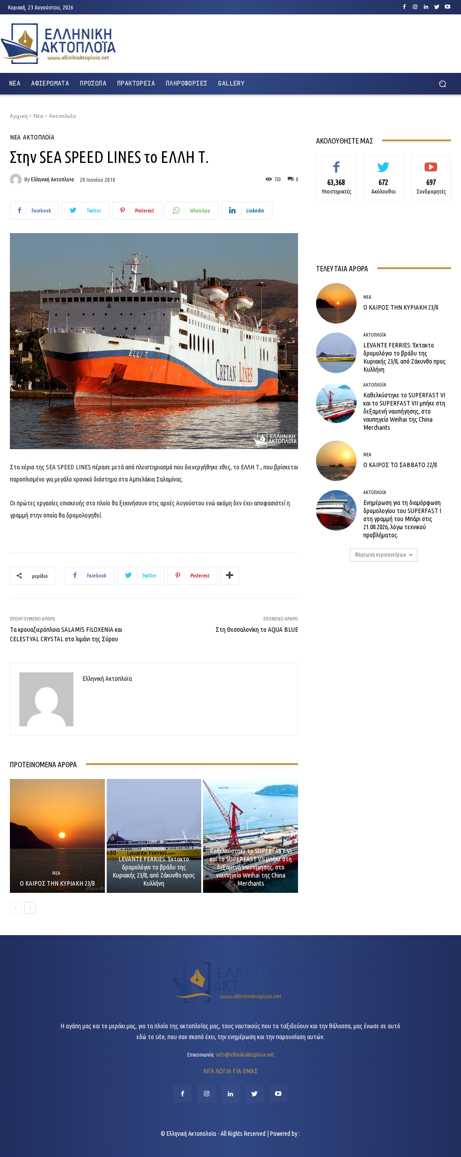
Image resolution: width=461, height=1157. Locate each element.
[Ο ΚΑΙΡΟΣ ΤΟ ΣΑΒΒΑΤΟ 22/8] (336, 461)
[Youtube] (447, 7)
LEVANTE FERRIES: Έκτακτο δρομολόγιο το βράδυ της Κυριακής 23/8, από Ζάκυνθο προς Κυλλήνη (154, 871)
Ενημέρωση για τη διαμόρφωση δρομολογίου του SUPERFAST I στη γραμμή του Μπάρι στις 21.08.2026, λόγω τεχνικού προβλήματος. (402, 519)
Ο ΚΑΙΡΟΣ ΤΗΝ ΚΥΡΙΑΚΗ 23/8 (57, 883)
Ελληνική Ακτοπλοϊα (52, 179)
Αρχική (18, 116)
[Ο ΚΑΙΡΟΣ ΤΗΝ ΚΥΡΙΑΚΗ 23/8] (57, 836)
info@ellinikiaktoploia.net (245, 1054)
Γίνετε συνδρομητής (431, 165)
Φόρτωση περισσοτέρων (380, 555)
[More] (229, 576)
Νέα (38, 116)
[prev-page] (15, 908)
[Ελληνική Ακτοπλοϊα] (17, 179)
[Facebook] (404, 7)
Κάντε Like (336, 162)
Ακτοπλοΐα (62, 116)
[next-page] (30, 908)
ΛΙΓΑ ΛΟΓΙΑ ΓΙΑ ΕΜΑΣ (230, 1071)
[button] (442, 83)
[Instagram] (415, 7)
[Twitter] (436, 7)
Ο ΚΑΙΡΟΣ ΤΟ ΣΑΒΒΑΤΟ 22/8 (400, 464)
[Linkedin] (425, 7)
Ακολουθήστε (383, 162)
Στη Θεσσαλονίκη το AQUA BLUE (257, 629)
